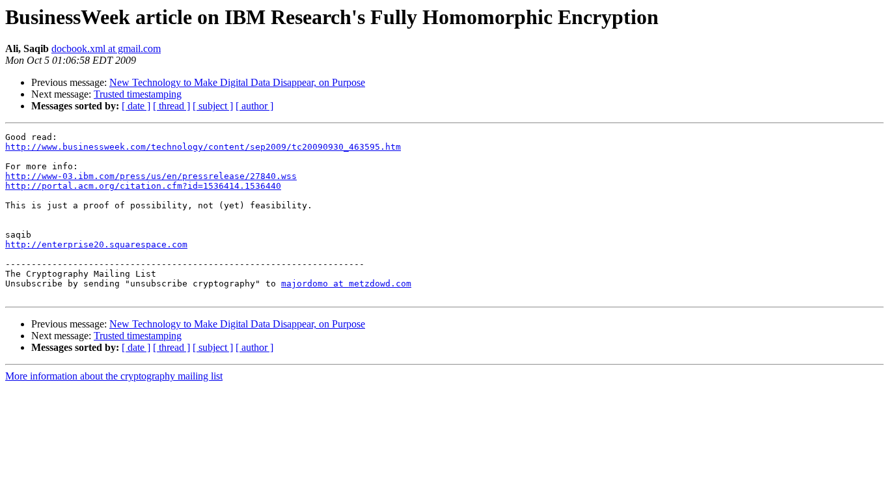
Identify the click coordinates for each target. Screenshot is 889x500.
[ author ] (254, 105)
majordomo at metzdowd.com (346, 283)
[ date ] (136, 105)
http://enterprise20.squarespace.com (96, 244)
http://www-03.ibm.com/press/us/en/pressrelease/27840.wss (151, 176)
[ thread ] (171, 105)
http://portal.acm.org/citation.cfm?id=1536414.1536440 (143, 186)
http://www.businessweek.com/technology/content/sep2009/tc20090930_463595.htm (203, 147)
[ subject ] (213, 105)
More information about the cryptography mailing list (114, 376)
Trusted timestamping (138, 94)
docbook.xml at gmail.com (106, 48)
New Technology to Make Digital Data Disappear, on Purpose (237, 82)
